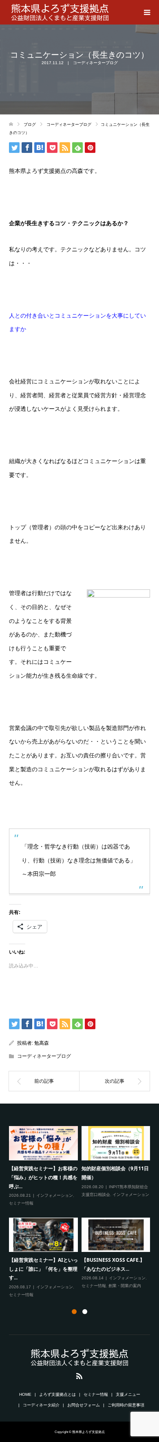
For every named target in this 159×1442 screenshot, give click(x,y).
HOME (25, 1394)
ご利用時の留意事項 (126, 1405)
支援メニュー (128, 1394)
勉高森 (41, 1043)
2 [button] (84, 1311)
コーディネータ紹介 (41, 1405)
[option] (81, 1212)
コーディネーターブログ (95, 62)
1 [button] (74, 1311)
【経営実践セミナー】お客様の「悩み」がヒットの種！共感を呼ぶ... (43, 1177)
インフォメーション (54, 1195)
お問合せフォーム (83, 1405)
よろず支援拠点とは (57, 1394)
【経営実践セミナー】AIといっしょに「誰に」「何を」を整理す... (43, 1268)
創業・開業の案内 (124, 1285)
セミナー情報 (21, 1203)
